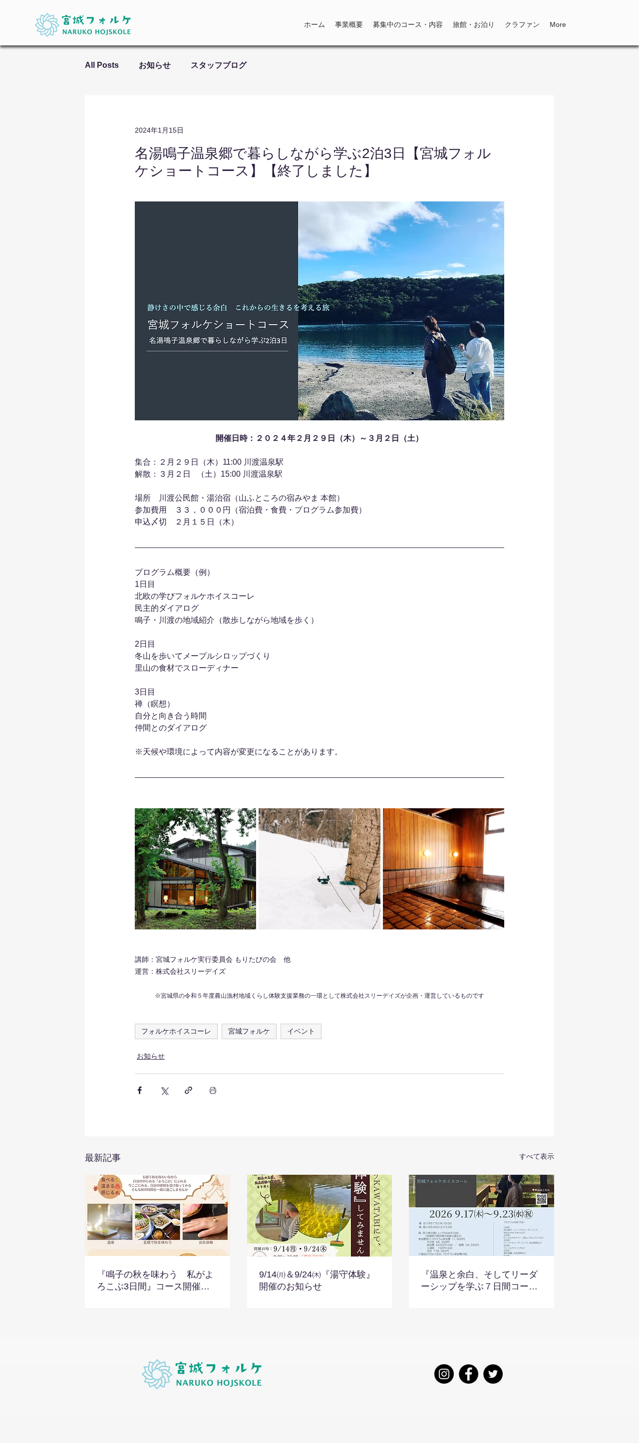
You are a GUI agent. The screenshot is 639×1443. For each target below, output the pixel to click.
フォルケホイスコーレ (176, 1031)
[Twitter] (493, 1374)
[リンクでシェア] (188, 1090)
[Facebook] (468, 1374)
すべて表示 (536, 1156)
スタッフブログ (219, 65)
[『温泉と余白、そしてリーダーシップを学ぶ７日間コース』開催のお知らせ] (481, 1215)
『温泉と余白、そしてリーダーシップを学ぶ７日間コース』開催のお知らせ (479, 1280)
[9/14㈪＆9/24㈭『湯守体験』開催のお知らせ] (319, 1216)
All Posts (102, 65)
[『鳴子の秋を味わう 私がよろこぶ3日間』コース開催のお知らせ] (157, 1215)
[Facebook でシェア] (139, 1090)
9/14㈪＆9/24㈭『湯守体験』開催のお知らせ (317, 1280)
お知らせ (155, 65)
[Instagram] (444, 1374)
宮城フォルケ (249, 1031)
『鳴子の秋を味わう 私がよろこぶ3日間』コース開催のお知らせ (155, 1280)
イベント (301, 1031)
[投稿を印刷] (213, 1090)
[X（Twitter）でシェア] (164, 1090)
